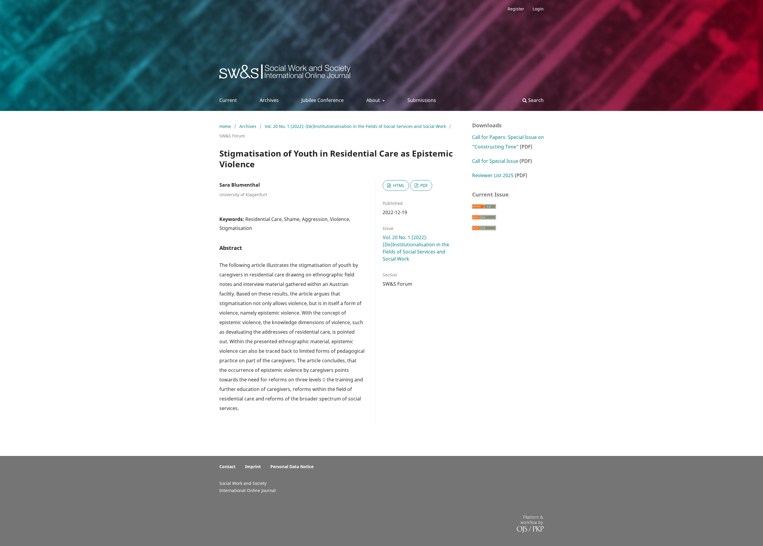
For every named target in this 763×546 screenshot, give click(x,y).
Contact (227, 466)
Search (535, 100)
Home (225, 126)
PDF (423, 185)
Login (538, 9)
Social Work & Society (263, 73)
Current (228, 100)
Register (516, 9)
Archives (269, 100)
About (373, 100)
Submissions (421, 100)
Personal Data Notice (292, 466)
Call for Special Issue (495, 161)
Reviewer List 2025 (493, 175)
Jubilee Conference (322, 100)
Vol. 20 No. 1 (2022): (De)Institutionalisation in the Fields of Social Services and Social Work (356, 126)
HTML (398, 185)
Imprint (253, 466)
